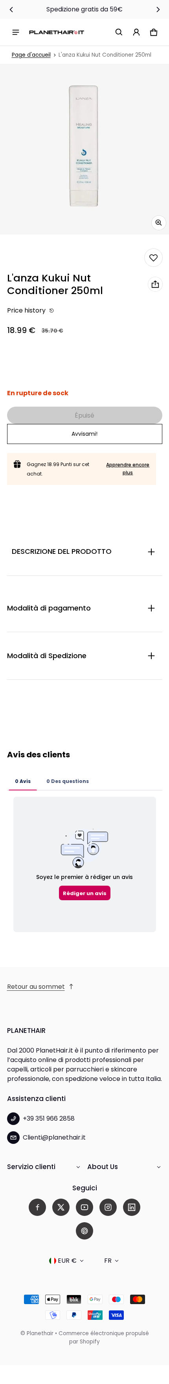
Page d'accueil (31, 55)
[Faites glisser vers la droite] (158, 9)
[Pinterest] (84, 1231)
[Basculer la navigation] (15, 32)
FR (108, 1260)
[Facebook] (37, 1207)
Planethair (40, 1333)
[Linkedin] (131, 1207)
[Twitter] (61, 1207)
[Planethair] (56, 32)
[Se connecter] (136, 32)
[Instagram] (108, 1207)
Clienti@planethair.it (54, 1137)
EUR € (67, 1260)
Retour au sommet (36, 986)
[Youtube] (84, 1207)
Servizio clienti (31, 1166)
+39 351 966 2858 (49, 1118)
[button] (119, 32)
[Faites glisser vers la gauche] (11, 9)
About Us (102, 1166)
